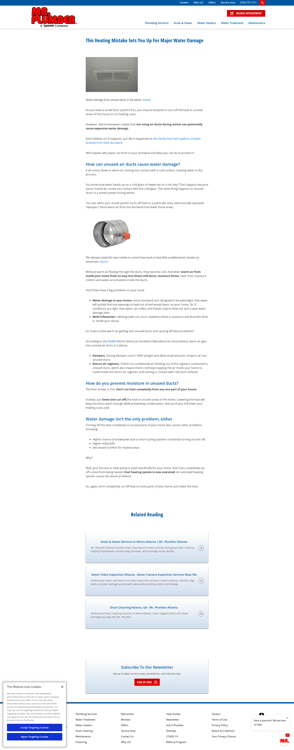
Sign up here (144, 682)
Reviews (125, 719)
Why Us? (198, 2)
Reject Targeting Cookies (34, 736)
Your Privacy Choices (224, 736)
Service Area (228, 2)
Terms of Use (219, 719)
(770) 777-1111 (248, 2)
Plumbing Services (157, 23)
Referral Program (176, 742)
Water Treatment (232, 23)
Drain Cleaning (84, 730)
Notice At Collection (223, 730)
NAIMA (112, 341)
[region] (35, 714)
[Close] (62, 687)
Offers (212, 2)
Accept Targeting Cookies (35, 727)
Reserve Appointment (249, 13)
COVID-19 (172, 736)
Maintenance (256, 23)
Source (147, 100)
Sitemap (171, 730)
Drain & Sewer (183, 23)
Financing (81, 742)
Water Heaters (206, 23)
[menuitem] (184, 3)
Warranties (127, 714)
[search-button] (262, 3)
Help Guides (173, 714)
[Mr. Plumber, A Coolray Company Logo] (54, 17)
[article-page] (201, 548)
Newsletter (172, 719)
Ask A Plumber (175, 725)
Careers (184, 2)
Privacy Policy (220, 725)
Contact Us (127, 736)
